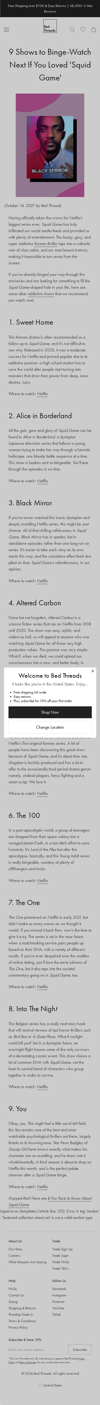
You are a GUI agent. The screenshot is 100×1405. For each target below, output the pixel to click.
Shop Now (50, 712)
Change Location (50, 727)
